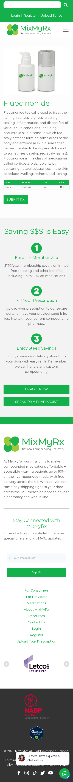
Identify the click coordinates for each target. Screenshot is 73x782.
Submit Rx (16, 199)
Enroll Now (36, 389)
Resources (36, 616)
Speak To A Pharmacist (36, 402)
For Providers (36, 597)
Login (15, 16)
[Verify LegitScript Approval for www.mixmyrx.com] (36, 739)
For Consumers (36, 590)
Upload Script (51, 16)
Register (30, 16)
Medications (36, 603)
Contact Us (36, 622)
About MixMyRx (36, 610)
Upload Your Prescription (36, 641)
